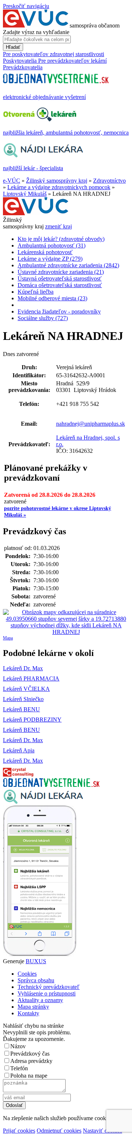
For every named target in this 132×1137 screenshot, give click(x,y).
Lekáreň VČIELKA (26, 689)
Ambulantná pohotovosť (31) (51, 245)
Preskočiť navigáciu (26, 6)
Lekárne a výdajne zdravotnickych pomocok (58, 187)
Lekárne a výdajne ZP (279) (50, 259)
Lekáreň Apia (18, 750)
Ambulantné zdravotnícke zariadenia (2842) (68, 265)
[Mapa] (66, 622)
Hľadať (13, 47)
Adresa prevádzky (31, 1061)
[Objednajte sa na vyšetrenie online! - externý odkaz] (51, 785)
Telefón (19, 1068)
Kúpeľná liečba (36, 292)
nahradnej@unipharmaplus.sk (90, 424)
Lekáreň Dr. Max (23, 668)
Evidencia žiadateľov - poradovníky (59, 311)
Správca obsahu (36, 980)
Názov (18, 1046)
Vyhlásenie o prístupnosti (47, 993)
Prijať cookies (19, 1130)
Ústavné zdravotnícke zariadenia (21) (61, 272)
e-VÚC (11, 180)
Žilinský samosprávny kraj (56, 180)
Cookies (27, 974)
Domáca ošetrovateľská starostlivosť (60, 285)
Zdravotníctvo (109, 180)
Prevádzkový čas (30, 1053)
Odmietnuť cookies (59, 1130)
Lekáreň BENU (21, 709)
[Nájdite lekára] (43, 802)
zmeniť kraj (58, 226)
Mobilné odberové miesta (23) (52, 298)
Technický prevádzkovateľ (49, 987)
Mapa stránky (33, 1007)
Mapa (8, 638)
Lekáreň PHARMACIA (31, 678)
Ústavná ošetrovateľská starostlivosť (60, 278)
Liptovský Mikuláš (25, 194)
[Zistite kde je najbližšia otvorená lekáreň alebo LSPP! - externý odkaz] (39, 954)
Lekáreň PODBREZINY (32, 719)
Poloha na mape (28, 1075)
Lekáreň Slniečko (23, 699)
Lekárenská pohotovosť (45, 252)
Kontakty (28, 1013)
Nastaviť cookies (102, 1130)
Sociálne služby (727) (43, 318)
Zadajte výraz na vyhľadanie (36, 32)
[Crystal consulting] (18, 774)
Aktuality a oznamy (40, 1000)
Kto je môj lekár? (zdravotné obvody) (61, 239)
